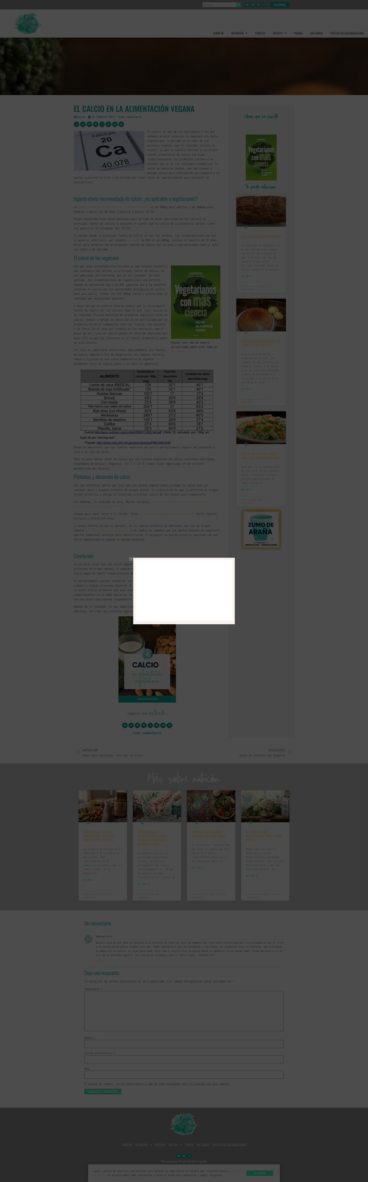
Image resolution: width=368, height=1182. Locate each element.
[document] (184, 591)
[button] (131, 559)
